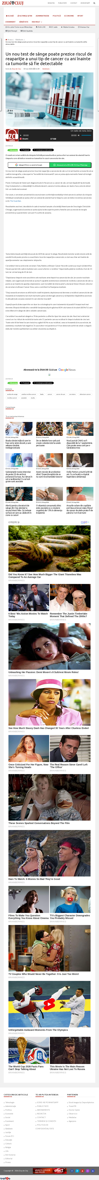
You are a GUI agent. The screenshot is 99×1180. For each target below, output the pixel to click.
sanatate (24, 398)
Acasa (10, 40)
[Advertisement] (49, 234)
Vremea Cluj (84, 27)
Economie (69, 16)
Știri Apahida (28, 31)
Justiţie (8, 1132)
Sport (80, 16)
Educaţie (8, 1140)
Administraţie (42, 16)
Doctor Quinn (74, 1110)
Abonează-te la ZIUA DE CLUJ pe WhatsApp (72, 165)
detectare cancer (85, 394)
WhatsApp (86, 3)
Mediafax (72, 1117)
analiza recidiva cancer (29, 394)
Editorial (8, 1158)
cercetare (72, 394)
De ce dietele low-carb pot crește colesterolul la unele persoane (48, 443)
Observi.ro (73, 1114)
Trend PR (72, 1106)
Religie (8, 1147)
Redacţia (51, 3)
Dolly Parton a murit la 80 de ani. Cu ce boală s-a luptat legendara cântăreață (79, 474)
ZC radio (54, 27)
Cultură (8, 1143)
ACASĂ (10, 16)
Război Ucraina (68, 27)
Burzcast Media (58, 1176)
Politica (8, 1110)
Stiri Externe (10, 1155)
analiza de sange (12, 394)
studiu (33, 398)
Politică (57, 16)
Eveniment (11, 22)
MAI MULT (36, 22)
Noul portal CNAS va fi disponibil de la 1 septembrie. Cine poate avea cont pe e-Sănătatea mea (80, 444)
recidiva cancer (12, 398)
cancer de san (60, 394)
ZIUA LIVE (41, 27)
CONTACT (41, 1117)
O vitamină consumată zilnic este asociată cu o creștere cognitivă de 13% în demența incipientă (49, 509)
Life (6, 1151)
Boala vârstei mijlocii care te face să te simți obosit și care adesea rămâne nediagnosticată (18, 444)
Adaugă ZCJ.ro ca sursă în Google (30, 165)
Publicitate (62, 3)
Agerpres (72, 1121)
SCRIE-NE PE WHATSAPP (47, 1102)
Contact (73, 3)
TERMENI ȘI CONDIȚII (46, 1121)
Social (7, 1117)
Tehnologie (9, 1102)
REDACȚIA (41, 1114)
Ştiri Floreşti (12, 31)
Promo (8, 1162)
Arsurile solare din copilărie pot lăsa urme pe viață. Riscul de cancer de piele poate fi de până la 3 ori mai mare (80, 509)
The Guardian (15, 201)
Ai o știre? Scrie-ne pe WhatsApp (19, 27)
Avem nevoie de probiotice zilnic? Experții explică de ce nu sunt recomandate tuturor (49, 474)
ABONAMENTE (43, 1110)
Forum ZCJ (9, 1136)
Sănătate (23, 22)
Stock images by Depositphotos (81, 1102)
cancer (50, 394)
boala (41, 394)
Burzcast (48, 1176)
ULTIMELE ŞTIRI (25, 16)
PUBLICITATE (43, 1106)
